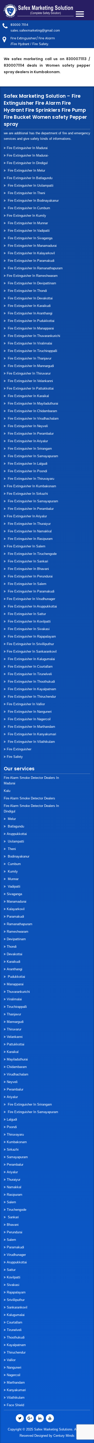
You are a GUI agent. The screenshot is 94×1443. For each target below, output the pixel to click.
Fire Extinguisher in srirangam (29, 448)
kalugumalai (16, 1315)
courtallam (14, 1322)
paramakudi (15, 916)
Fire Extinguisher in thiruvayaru (30, 478)
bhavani (13, 1225)
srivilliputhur (16, 1300)
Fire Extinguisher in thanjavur (29, 358)
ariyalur (12, 1172)
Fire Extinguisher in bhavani (28, 569)
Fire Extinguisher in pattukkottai (30, 388)
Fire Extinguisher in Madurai (27, 148)
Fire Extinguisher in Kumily (26, 215)
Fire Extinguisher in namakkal (29, 531)
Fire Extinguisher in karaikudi (29, 306)
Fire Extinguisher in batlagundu (29, 178)
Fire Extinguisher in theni (26, 193)
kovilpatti (13, 1277)
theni (11, 849)
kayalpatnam (16, 1345)
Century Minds (63, 1435)
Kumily (12, 871)
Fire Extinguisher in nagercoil (29, 719)
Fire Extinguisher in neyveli (27, 426)
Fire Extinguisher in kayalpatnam (31, 689)
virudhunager (16, 1255)
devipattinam (16, 939)
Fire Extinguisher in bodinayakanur (33, 200)
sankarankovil (17, 1307)
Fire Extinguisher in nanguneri (29, 711)
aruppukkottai (17, 834)
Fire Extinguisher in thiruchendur (31, 696)
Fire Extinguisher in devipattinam (31, 283)
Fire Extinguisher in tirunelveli (29, 674)
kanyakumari (16, 1390)
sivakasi (13, 1285)
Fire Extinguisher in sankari (27, 561)
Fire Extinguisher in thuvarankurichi (33, 336)
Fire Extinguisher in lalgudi (27, 463)
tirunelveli (14, 1330)
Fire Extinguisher (19, 749)
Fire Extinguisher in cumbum (28, 208)
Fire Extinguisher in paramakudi (30, 261)
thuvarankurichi (18, 992)
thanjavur (14, 1014)
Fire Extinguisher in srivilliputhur (30, 644)
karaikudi (13, 962)
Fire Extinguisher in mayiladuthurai (32, 403)
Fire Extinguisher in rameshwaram (32, 276)
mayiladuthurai (17, 1059)
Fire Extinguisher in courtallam (30, 666)
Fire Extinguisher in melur (26, 170)
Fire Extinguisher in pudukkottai (30, 321)
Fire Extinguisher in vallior (26, 704)
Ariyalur (12, 1097)
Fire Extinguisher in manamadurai (32, 246)
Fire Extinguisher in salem (26, 546)
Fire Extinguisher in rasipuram (30, 539)
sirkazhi (13, 1149)
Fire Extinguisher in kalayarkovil (31, 253)
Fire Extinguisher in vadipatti (28, 230)
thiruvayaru (15, 1134)
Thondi (12, 946)
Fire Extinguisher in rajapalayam (31, 636)
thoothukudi (16, 1337)
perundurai (14, 1232)
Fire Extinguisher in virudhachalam (33, 418)
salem (11, 1202)
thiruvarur (14, 1029)
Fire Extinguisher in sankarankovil (32, 651)
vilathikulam (16, 1397)
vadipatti (13, 886)
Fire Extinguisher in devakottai (30, 298)
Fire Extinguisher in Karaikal (28, 396)
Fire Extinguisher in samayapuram (32, 456)
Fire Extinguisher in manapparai (30, 328)
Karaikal (13, 1052)
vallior (11, 1360)
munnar (13, 879)
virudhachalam (17, 1074)
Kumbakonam (17, 1142)
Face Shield (15, 1405)
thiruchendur (16, 1352)
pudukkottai (16, 977)
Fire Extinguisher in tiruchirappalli (32, 351)
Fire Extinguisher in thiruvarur (29, 373)
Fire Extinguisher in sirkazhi (27, 494)
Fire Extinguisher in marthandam (31, 727)
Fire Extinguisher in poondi (27, 471)
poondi (12, 1127)
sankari (13, 1217)
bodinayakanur (18, 856)
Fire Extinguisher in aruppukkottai (32, 606)
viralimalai (14, 999)
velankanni (15, 1037)
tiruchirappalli (17, 1007)
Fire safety (15, 757)
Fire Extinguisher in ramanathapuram (35, 268)
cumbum (14, 864)
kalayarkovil (16, 909)
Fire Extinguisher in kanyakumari (31, 734)
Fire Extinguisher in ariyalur (27, 516)
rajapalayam (16, 1292)
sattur (11, 1270)
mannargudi (15, 1022)
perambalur (15, 1089)
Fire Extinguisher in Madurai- (28, 155)
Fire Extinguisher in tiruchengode (32, 554)
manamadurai (16, 901)
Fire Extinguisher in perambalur (30, 433)
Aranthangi (14, 969)
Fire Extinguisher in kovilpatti (29, 621)
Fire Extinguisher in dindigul (27, 163)
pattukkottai (15, 1044)
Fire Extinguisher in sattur (26, 614)
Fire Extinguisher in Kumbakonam (31, 486)
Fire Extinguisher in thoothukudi (31, 681)
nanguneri (14, 1367)
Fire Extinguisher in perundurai (30, 576)
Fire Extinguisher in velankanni (30, 381)
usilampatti (15, 841)
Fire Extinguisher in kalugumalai (31, 659)
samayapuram (17, 1157)
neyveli (12, 1082)
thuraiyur (13, 1179)
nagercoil (13, 1375)
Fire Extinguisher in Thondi (27, 291)
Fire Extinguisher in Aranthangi (29, 313)
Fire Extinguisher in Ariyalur (27, 441)
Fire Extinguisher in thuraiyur (29, 524)
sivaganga (14, 894)
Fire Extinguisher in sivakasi (28, 629)
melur (11, 819)
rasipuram (14, 1194)
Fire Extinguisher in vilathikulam (31, 742)
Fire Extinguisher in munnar (27, 223)
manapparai (15, 984)
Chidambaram (17, 1067)
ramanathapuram (19, 924)
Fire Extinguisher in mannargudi (30, 366)
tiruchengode (16, 1210)
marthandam (16, 1382)
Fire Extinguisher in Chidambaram (32, 411)
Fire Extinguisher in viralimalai (29, 343)
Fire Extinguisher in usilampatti (30, 185)
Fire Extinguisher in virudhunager (31, 599)
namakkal (14, 1187)
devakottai (14, 954)
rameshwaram (17, 931)
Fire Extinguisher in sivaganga (29, 238)
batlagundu (15, 826)
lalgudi (12, 1119)
